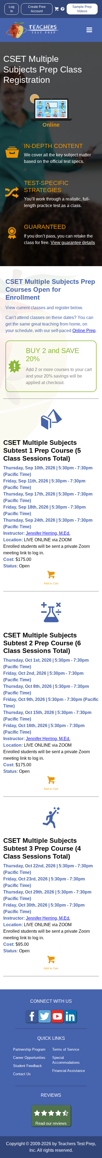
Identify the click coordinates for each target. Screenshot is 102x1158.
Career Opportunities (29, 1058)
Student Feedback (27, 1066)
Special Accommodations (66, 1060)
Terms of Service (65, 1049)
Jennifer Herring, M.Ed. (48, 533)
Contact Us (22, 1074)
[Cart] (57, 9)
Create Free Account (37, 9)
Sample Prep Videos (82, 9)
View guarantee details (73, 242)
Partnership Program (29, 1049)
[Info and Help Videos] (63, 9)
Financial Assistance (68, 1071)
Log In (11, 9)
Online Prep (83, 330)
